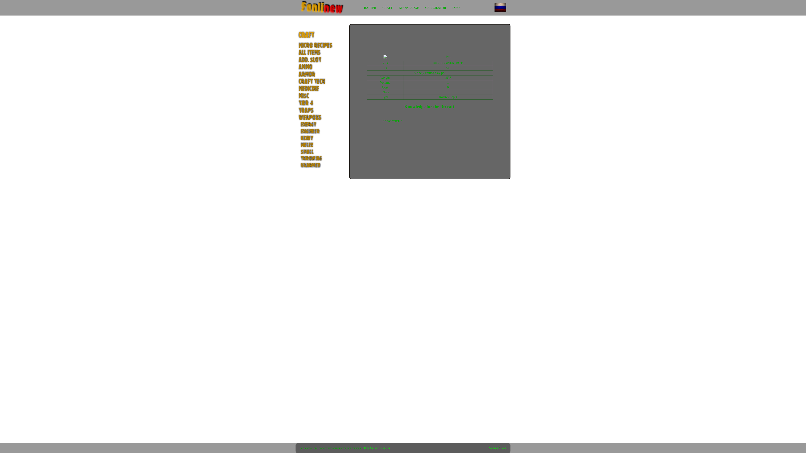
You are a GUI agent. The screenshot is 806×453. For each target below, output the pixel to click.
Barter (370, 7)
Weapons (310, 118)
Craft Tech (312, 81)
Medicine (309, 89)
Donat (503, 447)
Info (456, 7)
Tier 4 (306, 103)
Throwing (311, 158)
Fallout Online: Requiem (375, 447)
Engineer (310, 131)
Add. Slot (310, 60)
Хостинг (493, 447)
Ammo (305, 67)
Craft (387, 7)
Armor (307, 74)
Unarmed (311, 165)
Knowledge (409, 7)
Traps (306, 110)
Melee (307, 145)
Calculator (435, 7)
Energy (308, 125)
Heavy (307, 138)
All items (310, 52)
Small (307, 152)
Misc (304, 96)
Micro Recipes (315, 45)
